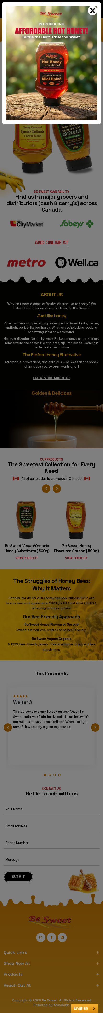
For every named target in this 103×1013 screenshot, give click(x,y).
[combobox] (84, 1008)
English (81, 1008)
